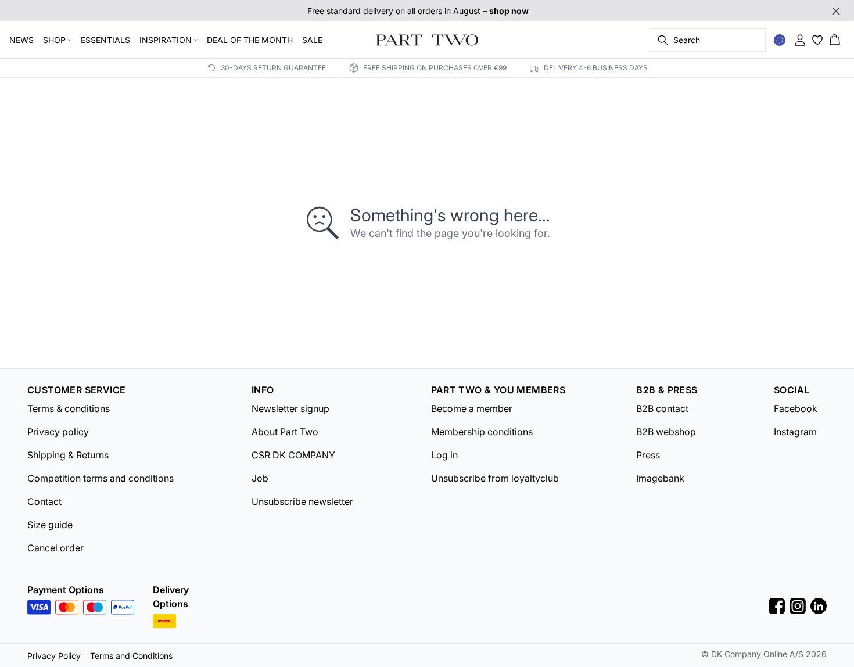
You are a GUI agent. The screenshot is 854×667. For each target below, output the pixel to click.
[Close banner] (836, 11)
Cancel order (55, 548)
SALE (312, 40)
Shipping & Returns (68, 455)
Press (648, 455)
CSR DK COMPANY (293, 455)
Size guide (50, 524)
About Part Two (285, 432)
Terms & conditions (68, 408)
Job (260, 478)
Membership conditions (482, 432)
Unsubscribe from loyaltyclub (495, 478)
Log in (444, 455)
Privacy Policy (54, 656)
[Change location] (779, 40)
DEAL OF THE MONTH (250, 40)
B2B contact (662, 408)
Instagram (795, 432)
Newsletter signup (290, 408)
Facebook (795, 408)
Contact (44, 501)
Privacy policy (58, 432)
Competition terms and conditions (100, 478)
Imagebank (660, 478)
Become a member (471, 408)
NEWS (21, 40)
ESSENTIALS (105, 40)
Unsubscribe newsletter (302, 501)
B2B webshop (666, 432)
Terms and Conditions (131, 656)
